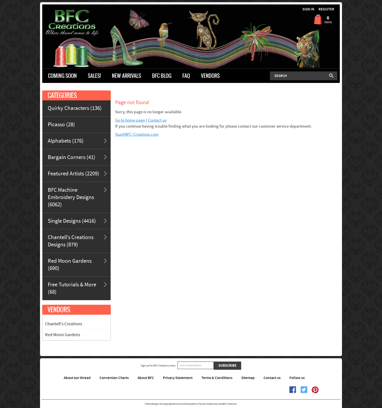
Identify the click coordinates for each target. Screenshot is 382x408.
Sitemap (248, 377)
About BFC (146, 377)
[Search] (331, 75)
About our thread (77, 377)
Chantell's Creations (63, 324)
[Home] (79, 23)
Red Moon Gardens (62, 335)
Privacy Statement (178, 377)
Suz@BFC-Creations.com (137, 134)
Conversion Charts (114, 377)
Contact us (157, 120)
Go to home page (130, 120)
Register (326, 9)
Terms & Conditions (216, 377)
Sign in (308, 9)
